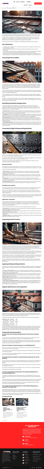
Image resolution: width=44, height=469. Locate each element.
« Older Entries (4, 420)
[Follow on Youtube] (39, 467)
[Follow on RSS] (41, 467)
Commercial (29, 1)
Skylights (26, 5)
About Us (18, 1)
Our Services (15, 456)
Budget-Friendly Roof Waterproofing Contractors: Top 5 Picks (21, 409)
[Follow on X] (35, 467)
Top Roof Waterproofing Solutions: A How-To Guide (7, 409)
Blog (13, 457)
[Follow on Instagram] (33, 467)
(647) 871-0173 (38, 3)
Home (14, 1)
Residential (22, 1)
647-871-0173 (27, 455)
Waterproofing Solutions (11, 8)
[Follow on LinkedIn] (37, 467)
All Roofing (10, 467)
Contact (30, 5)
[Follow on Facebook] (30, 467)
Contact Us (14, 458)
